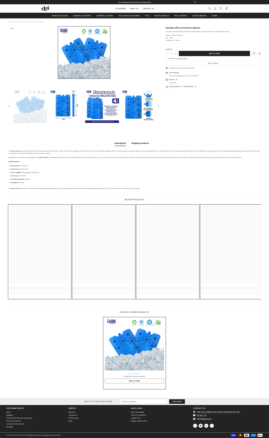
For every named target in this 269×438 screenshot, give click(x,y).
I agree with (172, 58)
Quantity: (169, 49)
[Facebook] (195, 426)
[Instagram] (201, 426)
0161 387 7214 (201, 415)
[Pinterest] (206, 426)
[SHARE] (258, 53)
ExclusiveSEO (56, 435)
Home (10, 21)
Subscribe (177, 401)
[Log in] (215, 8)
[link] (39, 290)
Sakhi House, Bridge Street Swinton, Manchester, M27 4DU (218, 412)
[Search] (209, 8)
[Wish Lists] (221, 8)
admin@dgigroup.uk (204, 419)
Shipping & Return (140, 143)
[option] (84, 52)
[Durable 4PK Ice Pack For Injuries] (134, 343)
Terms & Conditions (182, 58)
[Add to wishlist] (254, 53)
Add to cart (214, 53)
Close (195, 2)
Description (120, 143)
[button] (9, 105)
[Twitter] (212, 426)
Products (18, 21)
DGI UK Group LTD (177, 35)
